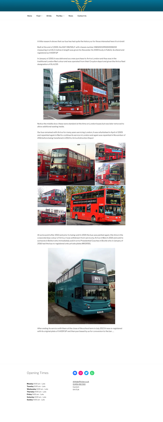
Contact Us (82, 16)
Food (38, 16)
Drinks (49, 16)
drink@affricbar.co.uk (81, 382)
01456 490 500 (79, 384)
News (71, 16)
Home (29, 16)
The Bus (59, 16)
